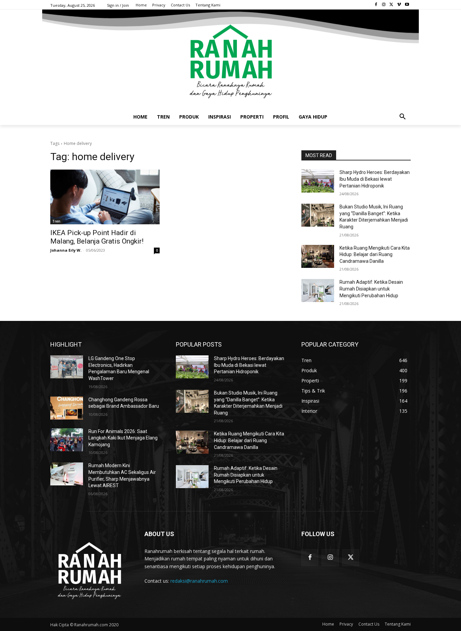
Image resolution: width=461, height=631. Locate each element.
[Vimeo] (399, 5)
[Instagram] (384, 5)
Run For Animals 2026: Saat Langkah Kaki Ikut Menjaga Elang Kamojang (123, 438)
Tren (56, 221)
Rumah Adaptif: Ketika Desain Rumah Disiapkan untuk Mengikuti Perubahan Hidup (371, 288)
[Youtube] (407, 5)
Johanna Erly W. (65, 250)
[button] (403, 117)
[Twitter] (392, 5)
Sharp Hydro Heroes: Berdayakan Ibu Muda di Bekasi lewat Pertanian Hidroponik (375, 179)
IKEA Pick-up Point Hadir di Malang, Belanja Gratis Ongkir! (96, 237)
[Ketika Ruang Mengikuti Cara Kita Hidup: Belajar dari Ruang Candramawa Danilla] (317, 256)
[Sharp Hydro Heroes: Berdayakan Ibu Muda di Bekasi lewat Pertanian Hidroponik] (317, 180)
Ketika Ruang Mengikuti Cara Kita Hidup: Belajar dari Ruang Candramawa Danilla (375, 254)
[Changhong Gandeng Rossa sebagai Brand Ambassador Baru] (66, 408)
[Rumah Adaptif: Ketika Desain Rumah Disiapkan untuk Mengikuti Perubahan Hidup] (317, 290)
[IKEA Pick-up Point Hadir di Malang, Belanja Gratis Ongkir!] (105, 197)
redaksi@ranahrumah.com (199, 581)
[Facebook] (376, 5)
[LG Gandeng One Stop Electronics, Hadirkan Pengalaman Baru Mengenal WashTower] (66, 366)
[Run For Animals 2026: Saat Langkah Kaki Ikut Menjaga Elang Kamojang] (66, 439)
